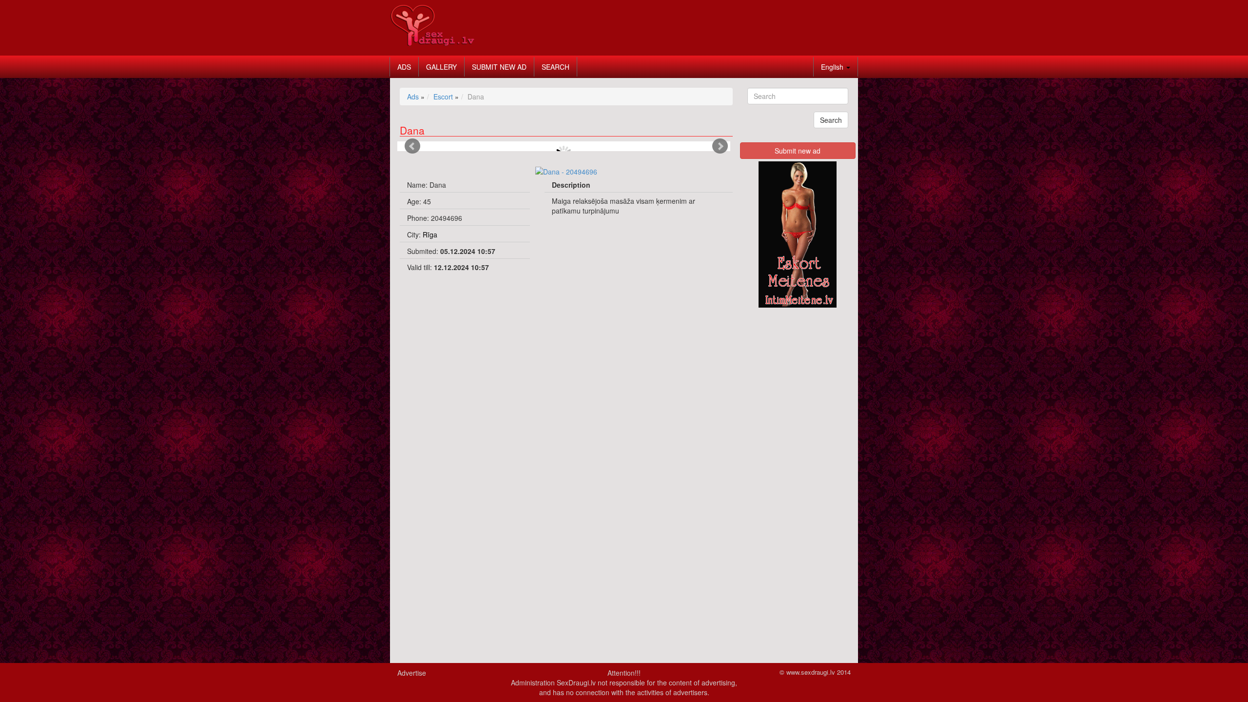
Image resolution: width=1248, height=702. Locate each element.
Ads (404, 67)
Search (555, 67)
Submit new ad (499, 67)
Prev (412, 146)
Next (720, 146)
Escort (443, 96)
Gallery (441, 67)
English (833, 67)
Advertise (411, 673)
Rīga (430, 234)
